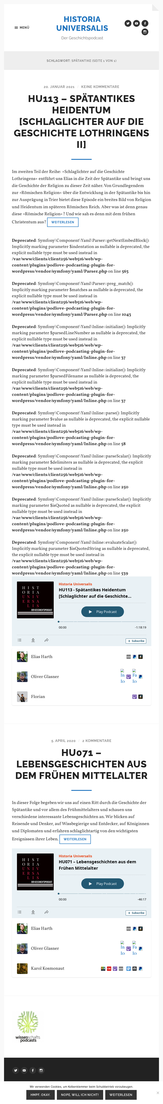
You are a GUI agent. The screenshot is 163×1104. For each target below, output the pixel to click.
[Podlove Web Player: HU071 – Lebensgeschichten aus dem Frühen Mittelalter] (81, 883)
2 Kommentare (97, 741)
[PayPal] (140, 677)
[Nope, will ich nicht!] (158, 1093)
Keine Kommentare (100, 87)
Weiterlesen (62, 222)
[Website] (128, 657)
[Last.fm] (108, 969)
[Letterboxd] (102, 969)
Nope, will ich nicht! (80, 1095)
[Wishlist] (140, 657)
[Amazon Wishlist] (140, 697)
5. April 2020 (63, 741)
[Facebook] (134, 677)
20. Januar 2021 (59, 87)
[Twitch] (128, 677)
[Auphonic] (134, 969)
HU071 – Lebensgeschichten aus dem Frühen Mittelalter (81, 764)
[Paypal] (134, 657)
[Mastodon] (128, 969)
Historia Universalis (82, 24)
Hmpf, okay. (41, 1095)
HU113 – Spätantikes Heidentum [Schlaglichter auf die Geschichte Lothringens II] (81, 121)
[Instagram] (122, 677)
